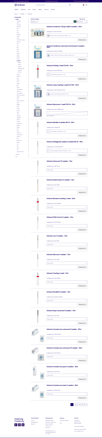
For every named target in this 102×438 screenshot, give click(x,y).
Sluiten (86, 169)
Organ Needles (20, 89)
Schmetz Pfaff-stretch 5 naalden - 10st (60, 217)
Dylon (18, 113)
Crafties (18, 53)
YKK (17, 149)
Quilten (19, 64)
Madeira (18, 125)
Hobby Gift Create (20, 151)
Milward (18, 127)
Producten (23, 9)
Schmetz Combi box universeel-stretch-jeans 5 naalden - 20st (66, 46)
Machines (20, 71)
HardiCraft (19, 132)
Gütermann (19, 26)
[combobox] (53, 5)
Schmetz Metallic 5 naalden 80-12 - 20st (60, 122)
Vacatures (33, 423)
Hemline (18, 119)
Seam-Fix (18, 136)
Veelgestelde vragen (49, 420)
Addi (18, 98)
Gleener (18, 142)
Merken (16, 9)
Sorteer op (82, 19)
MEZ (17, 85)
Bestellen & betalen (49, 423)
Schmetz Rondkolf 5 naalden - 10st (58, 292)
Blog (61, 422)
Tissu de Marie (19, 93)
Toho (18, 138)
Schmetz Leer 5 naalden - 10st (57, 236)
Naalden (19, 62)
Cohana (18, 83)
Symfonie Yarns (20, 134)
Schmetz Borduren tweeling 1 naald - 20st (61, 198)
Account (53, 9)
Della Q (18, 55)
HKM (17, 51)
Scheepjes (19, 21)
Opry (18, 43)
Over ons (46, 9)
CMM (18, 106)
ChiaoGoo (19, 24)
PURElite (18, 104)
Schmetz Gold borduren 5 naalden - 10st (60, 180)
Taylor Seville (19, 140)
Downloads (47, 427)
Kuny (18, 78)
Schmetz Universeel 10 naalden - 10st (59, 161)
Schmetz (19, 60)
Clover (18, 38)
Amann (18, 87)
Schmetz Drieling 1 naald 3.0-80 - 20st (60, 65)
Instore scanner (48, 425)
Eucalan (18, 121)
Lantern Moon (19, 123)
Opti (17, 45)
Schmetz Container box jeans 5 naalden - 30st (62, 367)
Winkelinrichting (21, 68)
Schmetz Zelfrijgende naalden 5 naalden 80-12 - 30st (65, 142)
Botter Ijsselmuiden (20, 100)
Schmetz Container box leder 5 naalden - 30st (62, 385)
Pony (18, 130)
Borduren (20, 66)
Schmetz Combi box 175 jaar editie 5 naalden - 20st (64, 26)
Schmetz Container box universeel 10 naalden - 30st (64, 348)
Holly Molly (19, 117)
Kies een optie (50, 169)
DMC (18, 47)
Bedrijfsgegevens (34, 422)
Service (34, 9)
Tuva (17, 144)
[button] (83, 5)
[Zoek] (70, 5)
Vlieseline (18, 34)
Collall (18, 108)
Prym (18, 28)
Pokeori (18, 79)
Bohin (18, 102)
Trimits (18, 147)
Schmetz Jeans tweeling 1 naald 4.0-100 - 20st (63, 85)
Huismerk (18, 41)
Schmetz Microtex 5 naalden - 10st (58, 254)
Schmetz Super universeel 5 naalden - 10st (61, 310)
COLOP (18, 110)
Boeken (18, 96)
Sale (29, 9)
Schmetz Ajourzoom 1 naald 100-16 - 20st (61, 104)
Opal (18, 129)
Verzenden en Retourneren (50, 422)
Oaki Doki (18, 76)
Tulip (17, 32)
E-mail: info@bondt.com (79, 431)
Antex (18, 81)
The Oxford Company (21, 39)
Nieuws (40, 9)
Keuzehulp (20, 70)
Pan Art (18, 112)
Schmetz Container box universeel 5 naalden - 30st (64, 329)
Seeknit (18, 36)
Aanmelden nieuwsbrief (64, 420)
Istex (17, 30)
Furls (18, 146)
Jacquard (18, 115)
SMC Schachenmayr (20, 95)
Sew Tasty (19, 91)
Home (15, 14)
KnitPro (18, 22)
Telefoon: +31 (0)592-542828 (80, 429)
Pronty (18, 49)
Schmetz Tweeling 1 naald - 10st (57, 273)
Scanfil (18, 58)
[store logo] (19, 5)
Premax (18, 74)
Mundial (18, 56)
